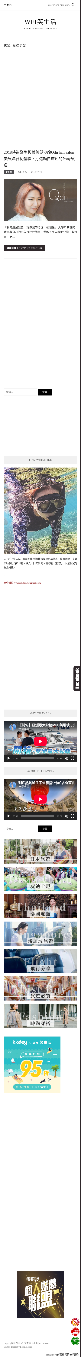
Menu (11, 5)
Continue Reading (29, 248)
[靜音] (66, 758)
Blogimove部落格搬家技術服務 (62, 1354)
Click (77, 678)
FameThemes (26, 1347)
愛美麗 (9, 172)
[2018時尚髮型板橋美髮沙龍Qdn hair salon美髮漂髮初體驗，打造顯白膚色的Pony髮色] (40, 199)
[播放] (9, 758)
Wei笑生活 (40, 22)
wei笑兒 (22, 172)
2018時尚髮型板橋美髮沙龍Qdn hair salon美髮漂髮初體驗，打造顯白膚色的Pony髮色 (39, 158)
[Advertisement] (40, 104)
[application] (40, 741)
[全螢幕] (72, 758)
